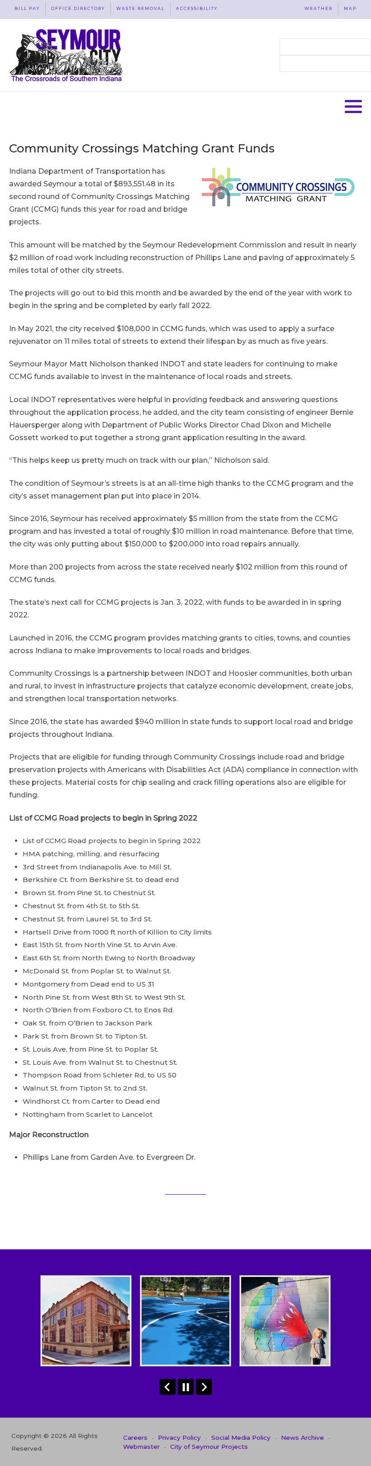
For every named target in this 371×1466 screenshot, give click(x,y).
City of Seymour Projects (209, 1446)
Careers (135, 1437)
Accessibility (197, 8)
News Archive (302, 1437)
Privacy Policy (179, 1437)
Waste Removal (140, 8)
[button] (353, 106)
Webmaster (141, 1446)
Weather (318, 8)
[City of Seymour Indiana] (67, 55)
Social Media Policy (241, 1437)
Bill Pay (27, 8)
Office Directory (78, 8)
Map (350, 8)
